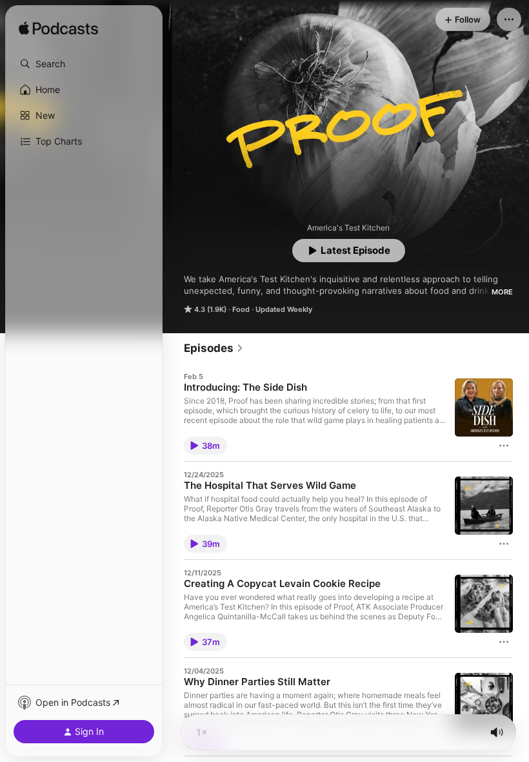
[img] (58, 29)
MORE (502, 291)
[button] (84, 64)
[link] (214, 348)
